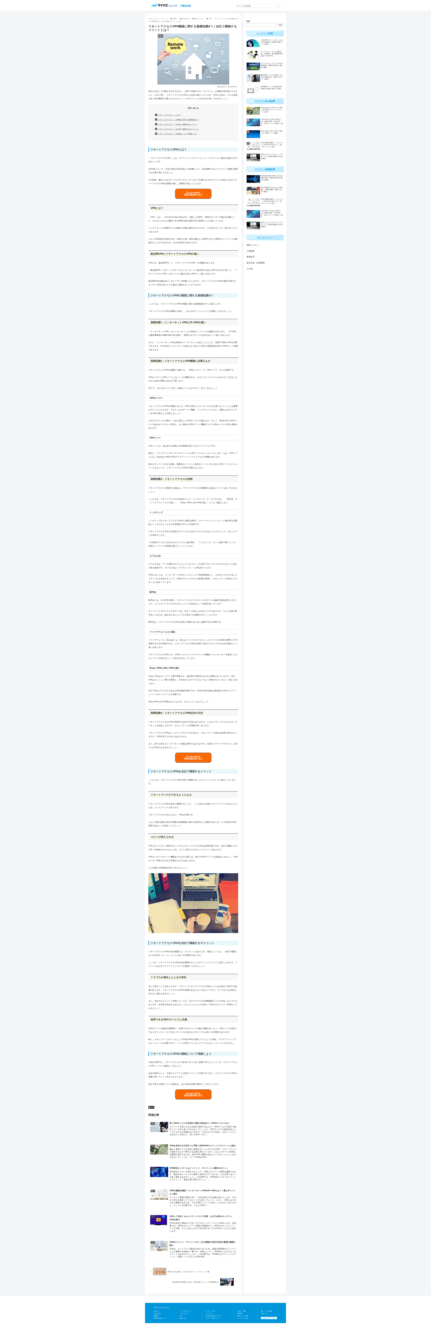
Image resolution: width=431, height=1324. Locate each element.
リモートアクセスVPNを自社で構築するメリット (177, 124)
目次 (190, 108)
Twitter (273, 1318)
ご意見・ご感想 (241, 1311)
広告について (264, 1313)
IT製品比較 (185, 5)
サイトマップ (209, 1313)
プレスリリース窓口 (242, 1318)
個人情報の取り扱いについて (214, 1316)
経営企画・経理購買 (255, 262)
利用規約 (156, 1316)
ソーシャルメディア (185, 1311)
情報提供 (239, 1313)
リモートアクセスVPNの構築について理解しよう (177, 134)
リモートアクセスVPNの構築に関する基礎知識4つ (178, 120)
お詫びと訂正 (157, 1313)
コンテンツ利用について (212, 1318)
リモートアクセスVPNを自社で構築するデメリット (178, 129)
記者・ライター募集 (266, 1311)
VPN (152, 1107)
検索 (248, 21)
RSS (181, 1316)
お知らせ (156, 1311)
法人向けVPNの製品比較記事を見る (193, 194)
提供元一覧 (183, 1318)
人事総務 (250, 251)
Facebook (264, 1318)
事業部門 (250, 257)
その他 (249, 268)
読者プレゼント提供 (242, 1316)
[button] (278, 6)
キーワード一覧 (210, 1311)
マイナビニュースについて (162, 1307)
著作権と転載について (160, 1318)
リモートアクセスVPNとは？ (169, 115)
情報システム (252, 245)
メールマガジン (184, 1313)
